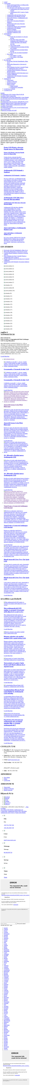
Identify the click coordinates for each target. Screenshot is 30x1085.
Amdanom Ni (7, 78)
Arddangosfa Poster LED (14, 811)
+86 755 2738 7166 (9, 825)
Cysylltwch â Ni (8, 90)
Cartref (5, 2)
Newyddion (10, 54)
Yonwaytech (10, 80)
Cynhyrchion (7, 3)
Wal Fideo (24, 811)
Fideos (8, 35)
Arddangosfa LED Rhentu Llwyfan (16, 16)
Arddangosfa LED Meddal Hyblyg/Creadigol (14, 28)
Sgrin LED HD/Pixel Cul (13, 6)
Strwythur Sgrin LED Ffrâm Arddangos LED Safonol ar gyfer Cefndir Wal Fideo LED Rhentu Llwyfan (18, 42)
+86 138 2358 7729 (9, 827)
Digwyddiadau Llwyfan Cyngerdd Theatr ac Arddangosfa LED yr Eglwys (17, 67)
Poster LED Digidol (20, 812)
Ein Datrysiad (7, 60)
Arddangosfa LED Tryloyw (8, 812)
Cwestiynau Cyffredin (9, 89)
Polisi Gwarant (11, 84)
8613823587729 (8, 852)
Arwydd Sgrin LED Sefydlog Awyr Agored (18, 7)
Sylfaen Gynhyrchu (12, 81)
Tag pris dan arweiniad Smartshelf (18, 52)
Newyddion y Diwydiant (16, 57)
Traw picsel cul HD (15, 45)
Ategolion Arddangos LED (14, 32)
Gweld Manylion (5, 356)
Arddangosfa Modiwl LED (14, 31)
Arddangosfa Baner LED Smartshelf (16, 26)
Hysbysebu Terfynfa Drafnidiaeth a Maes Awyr (16, 250)
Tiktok (5, 877)
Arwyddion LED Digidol (7, 809)
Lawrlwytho (10, 58)
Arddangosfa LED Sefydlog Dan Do (16, 15)
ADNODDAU (8, 34)
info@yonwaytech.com (14, 759)
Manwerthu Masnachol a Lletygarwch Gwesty (15, 251)
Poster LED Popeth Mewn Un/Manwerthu (18, 5)
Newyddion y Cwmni (15, 55)
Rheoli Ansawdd (11, 83)
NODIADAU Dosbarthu (16, 87)
